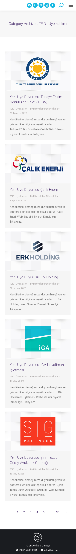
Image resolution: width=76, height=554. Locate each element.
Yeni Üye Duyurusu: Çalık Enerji (34, 189)
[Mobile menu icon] (70, 5)
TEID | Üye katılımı (19, 108)
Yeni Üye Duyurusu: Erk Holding (34, 277)
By (44, 108)
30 (57, 512)
